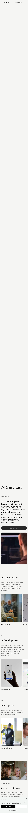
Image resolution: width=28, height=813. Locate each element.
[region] (14, 783)
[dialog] (14, 805)
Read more (19, 803)
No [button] (21, 806)
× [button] (26, 798)
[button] (14, 810)
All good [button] (8, 806)
